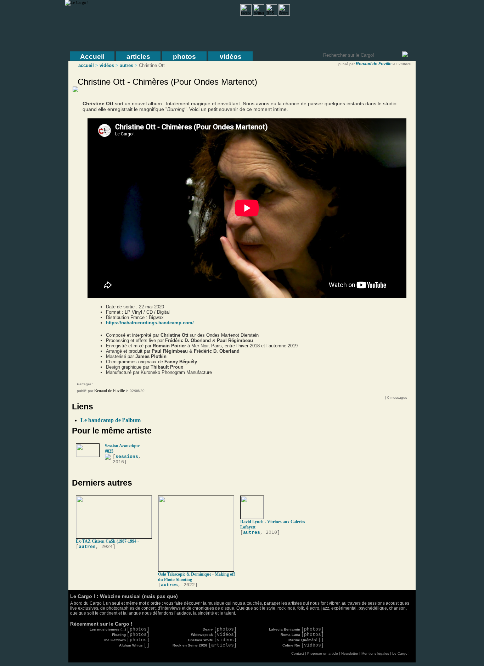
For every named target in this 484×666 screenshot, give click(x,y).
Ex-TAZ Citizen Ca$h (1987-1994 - (107, 541)
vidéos (231, 56)
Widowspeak (214, 635)
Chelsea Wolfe (212, 640)
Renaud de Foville (374, 63)
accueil (86, 65)
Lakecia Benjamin (296, 629)
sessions (127, 456)
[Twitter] (116, 385)
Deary (220, 629)
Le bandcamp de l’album (110, 420)
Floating (131, 635)
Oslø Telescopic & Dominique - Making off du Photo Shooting (196, 577)
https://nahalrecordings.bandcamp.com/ (150, 322)
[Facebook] (102, 385)
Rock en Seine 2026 (205, 645)
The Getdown (126, 640)
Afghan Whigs (134, 645)
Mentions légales (375, 653)
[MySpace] (109, 385)
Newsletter (349, 653)
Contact (297, 653)
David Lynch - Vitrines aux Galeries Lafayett (272, 524)
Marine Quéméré (306, 640)
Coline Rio (303, 645)
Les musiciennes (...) (120, 629)
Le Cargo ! (401, 653)
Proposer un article (322, 653)
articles (138, 56)
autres (126, 65)
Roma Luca (302, 635)
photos (184, 56)
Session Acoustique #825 (122, 448)
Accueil (92, 56)
